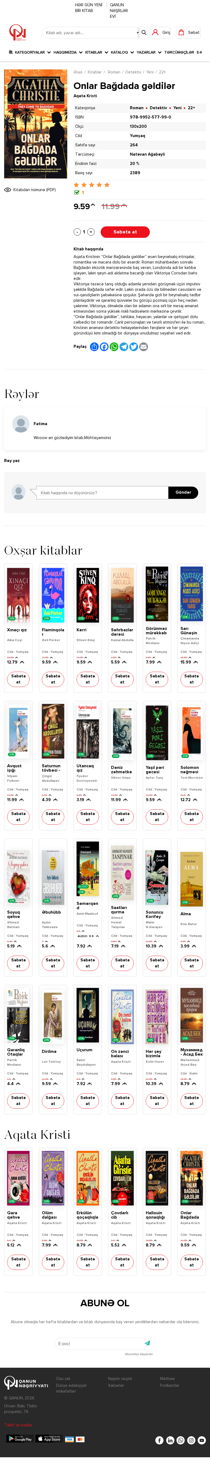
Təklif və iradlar (18, 1425)
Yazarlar (147, 52)
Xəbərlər (116, 1386)
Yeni (150, 72)
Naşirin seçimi (120, 1379)
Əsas (78, 72)
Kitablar (94, 52)
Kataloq (120, 52)
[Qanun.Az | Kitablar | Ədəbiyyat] (17, 32)
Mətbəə (167, 1379)
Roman (113, 72)
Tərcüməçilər (179, 52)
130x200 (138, 127)
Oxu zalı (63, 1379)
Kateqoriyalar (30, 52)
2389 (135, 173)
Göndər (183, 492)
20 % (134, 164)
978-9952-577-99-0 (150, 117)
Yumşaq (137, 136)
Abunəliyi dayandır (139, 1354)
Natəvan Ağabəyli (147, 154)
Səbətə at (125, 232)
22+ (162, 72)
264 (134, 145)
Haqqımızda (66, 52)
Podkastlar (169, 1386)
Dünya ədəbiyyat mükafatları (71, 1388)
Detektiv (133, 72)
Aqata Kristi (85, 96)
